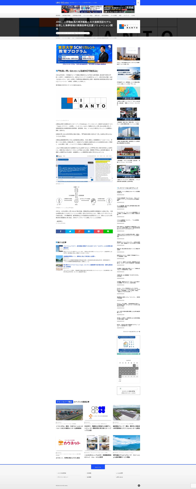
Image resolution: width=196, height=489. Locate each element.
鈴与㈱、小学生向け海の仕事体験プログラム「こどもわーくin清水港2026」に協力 (128, 325)
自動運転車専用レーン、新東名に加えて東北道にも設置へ (79, 256)
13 (128, 371)
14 (131, 371)
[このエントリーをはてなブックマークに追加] (89, 231)
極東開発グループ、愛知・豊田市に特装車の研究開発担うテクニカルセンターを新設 (126, 427)
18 (122, 373)
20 (128, 373)
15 (134, 371)
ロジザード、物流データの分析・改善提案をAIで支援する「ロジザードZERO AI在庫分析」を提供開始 (128, 262)
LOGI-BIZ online (63, 485)
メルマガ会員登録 (61, 473)
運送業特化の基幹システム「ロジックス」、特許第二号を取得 (128, 297)
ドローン (122, 452)
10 (120, 371)
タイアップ (126, 15)
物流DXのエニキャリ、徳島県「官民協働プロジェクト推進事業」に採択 (128, 256)
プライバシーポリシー (62, 477)
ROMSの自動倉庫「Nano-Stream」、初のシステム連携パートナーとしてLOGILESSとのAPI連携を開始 (128, 199)
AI (78, 33)
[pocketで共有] (98, 231)
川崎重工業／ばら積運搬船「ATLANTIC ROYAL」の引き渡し (128, 275)
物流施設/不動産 (66, 15)
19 (125, 373)
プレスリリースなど (84, 33)
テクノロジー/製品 (87, 15)
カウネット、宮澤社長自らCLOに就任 (68, 458)
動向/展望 (131, 423)
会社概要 (89, 477)
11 (122, 371)
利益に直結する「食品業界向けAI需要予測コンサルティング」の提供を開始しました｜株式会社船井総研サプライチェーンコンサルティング (128, 227)
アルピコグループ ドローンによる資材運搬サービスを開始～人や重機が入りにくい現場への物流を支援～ (128, 213)
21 (131, 373)
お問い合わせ (119, 477)
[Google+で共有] (79, 231)
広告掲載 (89, 473)
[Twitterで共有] (70, 231)
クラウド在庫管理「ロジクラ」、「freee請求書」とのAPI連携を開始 (128, 220)
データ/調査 (114, 15)
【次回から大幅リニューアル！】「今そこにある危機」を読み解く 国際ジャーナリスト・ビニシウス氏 (128, 103)
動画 (106, 452)
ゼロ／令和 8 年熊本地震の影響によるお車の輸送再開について (128, 312)
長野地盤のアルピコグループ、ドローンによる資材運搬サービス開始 (126, 456)
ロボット (103, 452)
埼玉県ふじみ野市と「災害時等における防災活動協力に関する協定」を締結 (128, 318)
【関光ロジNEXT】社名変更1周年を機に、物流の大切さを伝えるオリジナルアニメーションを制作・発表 (128, 235)
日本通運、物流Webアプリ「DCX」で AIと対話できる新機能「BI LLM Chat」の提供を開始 (128, 282)
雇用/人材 (97, 15)
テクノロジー (60, 423)
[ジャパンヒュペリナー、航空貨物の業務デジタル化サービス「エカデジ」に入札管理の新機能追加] (59, 248)
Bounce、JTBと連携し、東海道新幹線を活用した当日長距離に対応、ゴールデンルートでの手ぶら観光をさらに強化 (128, 304)
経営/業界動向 (105, 15)
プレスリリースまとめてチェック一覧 (131, 331)
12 (125, 371)
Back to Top (98, 467)
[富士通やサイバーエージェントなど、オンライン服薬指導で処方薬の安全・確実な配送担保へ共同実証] (59, 267)
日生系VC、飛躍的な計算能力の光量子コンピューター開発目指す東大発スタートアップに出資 (97, 428)
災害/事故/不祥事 (77, 15)
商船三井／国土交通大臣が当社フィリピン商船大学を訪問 (128, 249)
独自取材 (58, 15)
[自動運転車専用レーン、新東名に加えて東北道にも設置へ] (59, 258)
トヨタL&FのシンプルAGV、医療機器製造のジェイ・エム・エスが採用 (97, 456)
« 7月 (120, 381)
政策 (120, 15)
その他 (133, 15)
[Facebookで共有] (60, 231)
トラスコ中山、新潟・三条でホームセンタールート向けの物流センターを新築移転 (69, 427)
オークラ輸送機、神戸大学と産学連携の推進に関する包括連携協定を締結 (128, 206)
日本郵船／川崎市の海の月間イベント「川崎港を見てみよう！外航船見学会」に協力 (128, 269)
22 (134, 373)
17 (120, 373)
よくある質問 (119, 473)
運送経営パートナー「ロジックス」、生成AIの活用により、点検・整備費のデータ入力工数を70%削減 (128, 242)
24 (120, 376)
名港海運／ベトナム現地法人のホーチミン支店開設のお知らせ (128, 192)
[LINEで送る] (108, 231)
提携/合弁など (104, 423)
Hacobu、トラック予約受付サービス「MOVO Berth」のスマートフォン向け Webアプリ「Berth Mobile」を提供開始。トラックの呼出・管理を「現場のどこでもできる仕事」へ (128, 290)
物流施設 (74, 423)
